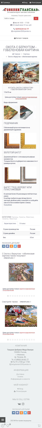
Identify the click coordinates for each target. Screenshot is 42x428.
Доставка (20, 374)
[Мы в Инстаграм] (23, 404)
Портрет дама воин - (24, 15)
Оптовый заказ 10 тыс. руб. (22, 25)
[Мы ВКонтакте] (19, 404)
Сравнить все (8, 258)
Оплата (20, 377)
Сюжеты (22, 217)
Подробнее (8, 205)
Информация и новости (20, 379)
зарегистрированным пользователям (26, 97)
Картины (26, 54)
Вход (25, 2)
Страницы (6, 2)
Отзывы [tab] (22, 223)
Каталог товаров (22, 38)
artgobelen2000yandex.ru (22, 31)
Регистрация (36, 2)
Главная (17, 54)
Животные (30, 217)
